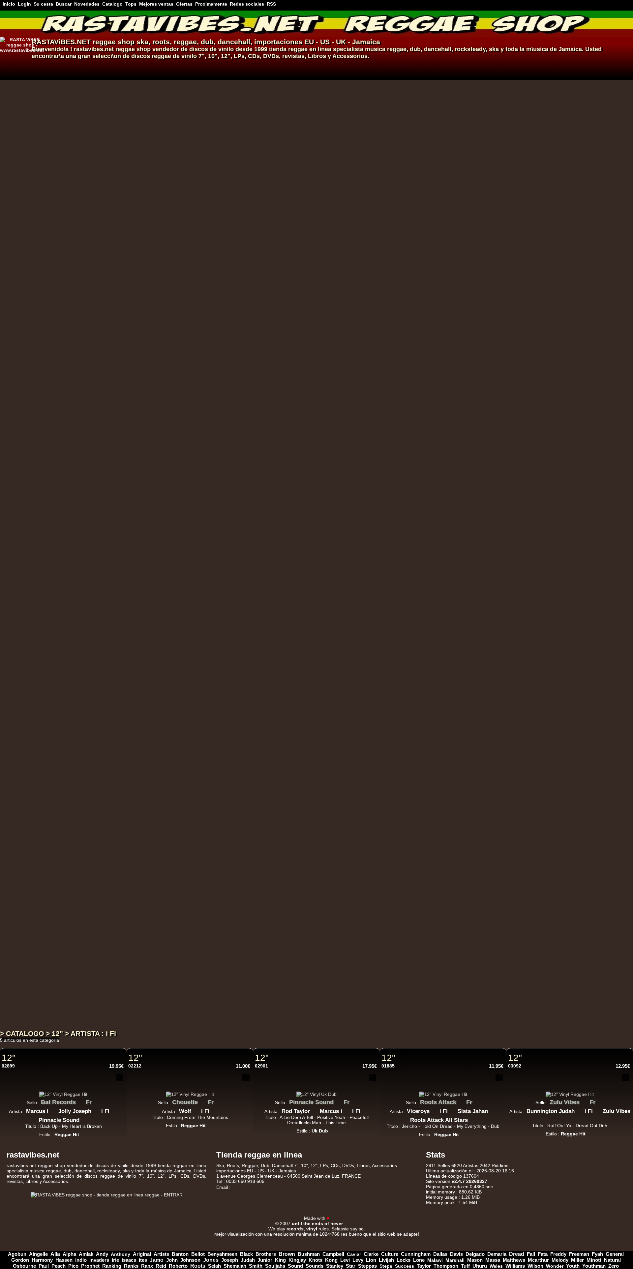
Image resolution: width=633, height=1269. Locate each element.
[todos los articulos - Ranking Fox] (241, 314)
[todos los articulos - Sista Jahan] (493, 1109)
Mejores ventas (156, 4)
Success (404, 1266)
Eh (283, 623)
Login (24, 4)
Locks (403, 1260)
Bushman (309, 1254)
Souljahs (275, 1266)
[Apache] (273, 1239)
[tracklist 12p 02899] (101, 1077)
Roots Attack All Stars (439, 1120)
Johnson (190, 1260)
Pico (73, 1266)
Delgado (475, 1254)
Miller (577, 1260)
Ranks (131, 1266)
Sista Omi (262, 210)
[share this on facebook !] (109, 1088)
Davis (456, 1254)
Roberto (178, 1266)
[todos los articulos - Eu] (263, 94)
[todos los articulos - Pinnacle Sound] (84, 1118)
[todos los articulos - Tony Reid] (234, 788)
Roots (197, 1266)
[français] (8, 60)
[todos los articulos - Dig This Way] (245, 94)
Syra (265, 474)
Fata (543, 1254)
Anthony (120, 1254)
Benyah (290, 474)
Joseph (229, 1260)
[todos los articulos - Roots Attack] (461, 1100)
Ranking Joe (220, 632)
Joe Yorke (216, 685)
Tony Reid (217, 791)
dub (207, 42)
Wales (496, 1266)
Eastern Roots (222, 527)
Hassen (64, 1260)
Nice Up (215, 834)
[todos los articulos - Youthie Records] (255, 991)
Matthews (514, 1260)
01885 (388, 1065)
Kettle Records (225, 781)
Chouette (185, 1102)
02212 (134, 1065)
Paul (44, 1266)
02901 (261, 1065)
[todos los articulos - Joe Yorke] (234, 683)
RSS (271, 4)
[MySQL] (302, 1239)
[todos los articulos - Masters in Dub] (251, 569)
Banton (180, 1254)
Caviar (354, 1254)
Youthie (214, 1002)
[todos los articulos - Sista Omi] (280, 208)
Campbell (333, 1254)
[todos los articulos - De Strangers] (282, 103)
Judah (248, 1260)
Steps (385, 1266)
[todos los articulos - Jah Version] (242, 938)
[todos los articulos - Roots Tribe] (241, 146)
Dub (265, 1165)
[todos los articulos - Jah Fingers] (273, 357)
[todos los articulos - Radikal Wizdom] (386, 314)
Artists (161, 1254)
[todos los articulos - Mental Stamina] (252, 463)
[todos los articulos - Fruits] (225, 727)
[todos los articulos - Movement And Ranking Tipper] (337, 366)
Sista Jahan (473, 1111)
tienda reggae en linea (300, 49)
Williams (515, 1266)
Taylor (424, 1266)
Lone (419, 1260)
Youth (573, 1266)
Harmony (42, 1260)
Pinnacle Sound (59, 1120)
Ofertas (184, 4)
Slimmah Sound (315, 157)
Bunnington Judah (228, 263)
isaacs (129, 1260)
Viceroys (418, 1111)
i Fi (105, 1111)
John (172, 1260)
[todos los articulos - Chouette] (202, 1100)
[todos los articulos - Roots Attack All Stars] (472, 1118)
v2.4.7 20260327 (469, 1181)
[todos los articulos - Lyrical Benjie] (244, 208)
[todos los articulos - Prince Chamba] (289, 155)
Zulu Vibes (219, 254)
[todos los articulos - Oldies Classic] (241, 381)
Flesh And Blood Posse (237, 623)
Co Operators (257, 685)
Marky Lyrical (268, 421)
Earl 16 (213, 738)
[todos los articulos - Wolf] (196, 1109)
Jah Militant (220, 517)
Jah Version (220, 940)
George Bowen (223, 368)
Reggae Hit (202, 119)
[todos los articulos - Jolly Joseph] (96, 1109)
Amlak (86, 1254)
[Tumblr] (617, 1212)
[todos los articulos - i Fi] (114, 1109)
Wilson (535, 1266)
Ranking (111, 1266)
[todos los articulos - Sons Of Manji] (245, 419)
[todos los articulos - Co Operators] (279, 683)
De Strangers (260, 105)
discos (140, 56)
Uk (282, 359)
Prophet (90, 1266)
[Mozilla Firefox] (389, 1239)
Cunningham (416, 1254)
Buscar (64, 4)
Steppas (367, 1266)
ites (143, 1260)
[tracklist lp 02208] (433, 983)
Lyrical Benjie (221, 210)
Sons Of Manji (222, 421)
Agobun (17, 1254)
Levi (345, 1260)
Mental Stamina (225, 465)
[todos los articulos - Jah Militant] (241, 516)
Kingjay (297, 1260)
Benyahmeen (222, 1254)
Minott (594, 1260)
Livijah (386, 1260)
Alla (55, 1254)
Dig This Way (222, 95)
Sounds (314, 1266)
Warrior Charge (225, 676)
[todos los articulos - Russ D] (311, 103)
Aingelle (38, 1254)
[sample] (443, 86)
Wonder (554, 1266)
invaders (99, 1260)
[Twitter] (600, 1212)
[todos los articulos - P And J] (230, 357)
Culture (389, 1254)
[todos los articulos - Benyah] (305, 472)
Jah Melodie (219, 157)
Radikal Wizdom (360, 316)
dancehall (234, 42)
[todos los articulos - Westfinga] (316, 736)
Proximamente (211, 4)
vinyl (311, 1228)
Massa (492, 1260)
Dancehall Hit (219, 910)
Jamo (157, 1260)
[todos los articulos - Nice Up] (230, 832)
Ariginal (142, 1254)
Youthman (594, 1266)
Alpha (69, 1254)
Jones (211, 1260)
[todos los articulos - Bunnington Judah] (256, 261)
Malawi (435, 1260)
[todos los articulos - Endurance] (317, 208)
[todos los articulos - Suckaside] (235, 894)
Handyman (324, 474)
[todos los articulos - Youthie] (228, 1000)
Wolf (185, 1111)
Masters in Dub (225, 570)
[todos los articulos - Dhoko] (227, 410)
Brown (287, 1254)
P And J (215, 359)
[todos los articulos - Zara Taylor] (238, 577)
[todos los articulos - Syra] (275, 472)
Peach (58, 1266)
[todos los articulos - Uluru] (224, 885)
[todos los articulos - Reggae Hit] (219, 117)
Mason (475, 1260)
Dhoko (213, 412)
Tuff (465, 1266)
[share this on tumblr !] (119, 1088)
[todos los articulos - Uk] (291, 357)
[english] (23, 60)
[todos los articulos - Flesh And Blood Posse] (274, 621)
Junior (264, 1260)
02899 (8, 1065)
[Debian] (360, 1239)
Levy (357, 1260)
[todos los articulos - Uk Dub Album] (240, 961)
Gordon (20, 1260)
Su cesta (43, 4)
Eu (254, 95)
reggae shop (114, 42)
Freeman (579, 1254)
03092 (514, 1065)
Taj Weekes (218, 105)
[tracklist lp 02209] (433, 930)
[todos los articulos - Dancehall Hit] (238, 908)
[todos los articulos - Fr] (254, 252)
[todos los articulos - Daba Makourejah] (253, 472)
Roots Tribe (220, 148)
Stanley (334, 1266)
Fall (531, 1254)
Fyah (597, 1254)
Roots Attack (438, 1102)
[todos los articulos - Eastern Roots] (246, 525)
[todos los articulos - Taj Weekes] (238, 103)
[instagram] (609, 1212)
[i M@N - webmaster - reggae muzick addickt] (351, 1223)
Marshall (455, 1260)
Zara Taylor (218, 579)
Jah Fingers (252, 359)
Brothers (266, 1254)
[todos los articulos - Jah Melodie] (240, 155)
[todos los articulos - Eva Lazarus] (240, 841)
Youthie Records (227, 992)
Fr (247, 254)
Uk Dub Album (220, 963)
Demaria (496, 1254)
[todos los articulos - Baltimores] (280, 314)
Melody (560, 1260)
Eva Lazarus (220, 843)
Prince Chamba (265, 157)
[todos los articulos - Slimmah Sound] (341, 155)
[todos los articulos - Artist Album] (222, 1014)
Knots (315, 1260)
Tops (130, 4)
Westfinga (299, 738)
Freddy (558, 1254)
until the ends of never (317, 1223)
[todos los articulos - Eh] (292, 621)
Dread (516, 1254)
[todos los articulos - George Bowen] (247, 366)
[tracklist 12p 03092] (607, 1077)
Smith (255, 1266)
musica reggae (386, 49)
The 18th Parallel (254, 738)
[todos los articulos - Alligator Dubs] (285, 577)
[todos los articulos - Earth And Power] (256, 305)
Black (246, 1254)
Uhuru (479, 1266)
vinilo (189, 56)
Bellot (198, 1254)
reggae (185, 42)
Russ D (296, 105)
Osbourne (24, 1266)
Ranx (147, 1266)
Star (350, 1266)
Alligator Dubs (262, 579)
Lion (371, 1260)
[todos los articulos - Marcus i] (53, 1109)
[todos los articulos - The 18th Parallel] (280, 736)
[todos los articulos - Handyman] (342, 472)
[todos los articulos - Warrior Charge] (251, 674)
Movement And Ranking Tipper (292, 368)
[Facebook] (592, 1212)
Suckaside (217, 896)
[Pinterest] (626, 1212)
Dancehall (282, 1165)
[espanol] (16, 60)
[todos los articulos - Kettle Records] (250, 780)
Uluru (211, 887)
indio (81, 1260)
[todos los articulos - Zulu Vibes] (238, 252)
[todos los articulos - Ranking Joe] (241, 630)
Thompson (446, 1266)
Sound (295, 1266)
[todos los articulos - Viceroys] (434, 1109)
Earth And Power (227, 306)
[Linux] (244, 1239)
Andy (102, 1254)
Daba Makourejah (226, 474)
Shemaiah (235, 1266)
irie (115, 1260)
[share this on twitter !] (99, 1088)
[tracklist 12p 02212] (227, 1077)
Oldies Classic (220, 383)
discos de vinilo (211, 49)
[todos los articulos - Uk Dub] (211, 169)
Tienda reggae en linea (259, 1154)
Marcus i (37, 1111)
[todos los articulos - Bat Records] (80, 1100)
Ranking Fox (220, 316)
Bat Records (58, 1102)
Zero (613, 1266)
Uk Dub (198, 171)
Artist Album (204, 1016)
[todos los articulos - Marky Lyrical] (290, 419)
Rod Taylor (296, 1111)
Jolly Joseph (74, 1111)
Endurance (299, 210)
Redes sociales (247, 4)
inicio (9, 4)
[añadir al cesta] (453, 86)
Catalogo (112, 4)
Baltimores (260, 316)
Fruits (212, 729)
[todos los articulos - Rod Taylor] (314, 1109)
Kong (331, 1260)
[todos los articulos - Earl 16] (226, 736)
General (615, 1254)
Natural (612, 1260)
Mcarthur (538, 1260)
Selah (214, 1266)
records (295, 1228)
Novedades (87, 4)
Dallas (440, 1254)
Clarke (371, 1254)
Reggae (250, 1165)
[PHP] (331, 1239)
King (280, 1260)
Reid (161, 1266)
